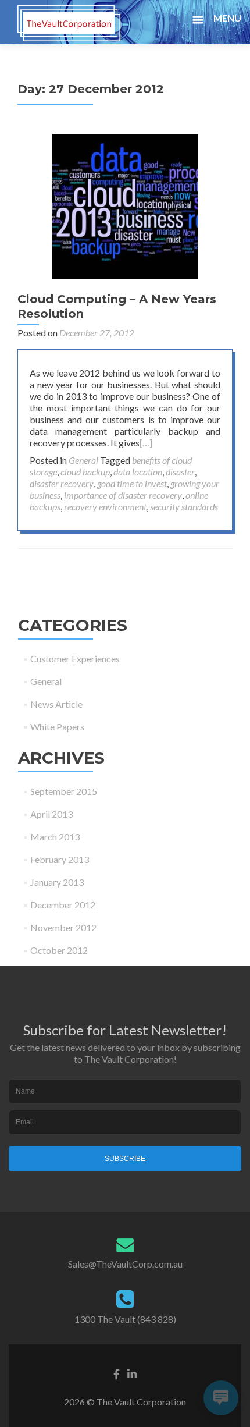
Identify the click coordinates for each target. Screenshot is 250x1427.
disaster (180, 471)
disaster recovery (62, 483)
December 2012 (62, 904)
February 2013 (59, 859)
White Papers (57, 726)
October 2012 (59, 950)
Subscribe (125, 1159)
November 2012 (63, 927)
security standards (184, 506)
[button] (224, 19)
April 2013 (51, 813)
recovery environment (105, 506)
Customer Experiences (75, 658)
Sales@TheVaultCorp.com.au (125, 1263)
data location (137, 471)
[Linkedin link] (132, 1372)
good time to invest (132, 483)
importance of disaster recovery (123, 494)
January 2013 (57, 882)
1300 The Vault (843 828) (125, 1319)
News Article (56, 703)
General (83, 460)
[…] (146, 442)
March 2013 (55, 836)
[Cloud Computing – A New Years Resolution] (125, 205)
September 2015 (63, 791)
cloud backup (85, 471)
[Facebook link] (116, 1372)
